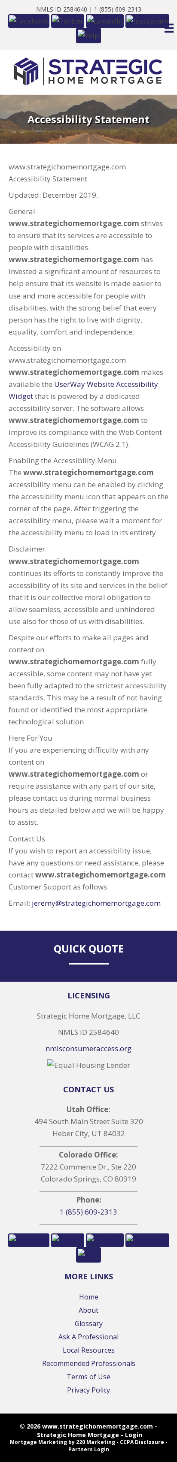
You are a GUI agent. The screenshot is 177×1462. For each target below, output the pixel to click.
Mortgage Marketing (38, 1442)
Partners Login (88, 1449)
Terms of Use (88, 1376)
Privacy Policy (88, 1390)
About (88, 1310)
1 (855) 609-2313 (88, 1212)
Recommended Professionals (88, 1363)
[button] (28, 1239)
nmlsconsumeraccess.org (88, 1048)
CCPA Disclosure (142, 1442)
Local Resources (89, 1350)
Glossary (89, 1323)
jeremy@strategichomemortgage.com (96, 903)
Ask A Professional (88, 1336)
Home (88, 1297)
